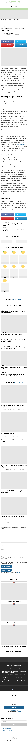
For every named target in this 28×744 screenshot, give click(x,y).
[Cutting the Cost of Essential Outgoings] (14, 506)
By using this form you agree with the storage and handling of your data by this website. (14, 563)
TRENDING (14, 6)
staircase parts (21, 144)
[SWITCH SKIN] (24, 9)
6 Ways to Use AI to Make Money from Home (14, 622)
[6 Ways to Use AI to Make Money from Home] (14, 612)
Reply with (6, 570)
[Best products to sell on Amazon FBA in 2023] (14, 635)
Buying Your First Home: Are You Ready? (12, 677)
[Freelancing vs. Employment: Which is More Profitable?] (14, 358)
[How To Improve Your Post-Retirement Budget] (14, 394)
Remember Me (14, 704)
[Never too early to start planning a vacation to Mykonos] (14, 455)
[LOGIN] (26, 9)
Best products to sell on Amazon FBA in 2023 (14, 646)
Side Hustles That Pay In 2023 (14, 601)
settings (18, 572)
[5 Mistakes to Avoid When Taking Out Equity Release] (14, 480)
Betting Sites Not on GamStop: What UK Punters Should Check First (13, 375)
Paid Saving (18, 382)
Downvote (21, 241)
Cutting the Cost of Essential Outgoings (12, 516)
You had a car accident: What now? (11, 334)
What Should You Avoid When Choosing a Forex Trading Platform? (13, 347)
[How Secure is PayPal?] (14, 422)
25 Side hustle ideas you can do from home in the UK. (6, 20)
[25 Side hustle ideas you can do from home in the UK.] (6, 14)
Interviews (3, 332)
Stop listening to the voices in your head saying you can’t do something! (14, 672)
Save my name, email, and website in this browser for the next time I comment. (14, 558)
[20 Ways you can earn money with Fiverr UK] (19, 14)
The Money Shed (14, 1)
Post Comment (6, 566)
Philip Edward (5, 679)
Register (19, 711)
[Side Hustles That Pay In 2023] (14, 591)
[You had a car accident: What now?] (14, 324)
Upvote (6, 241)
